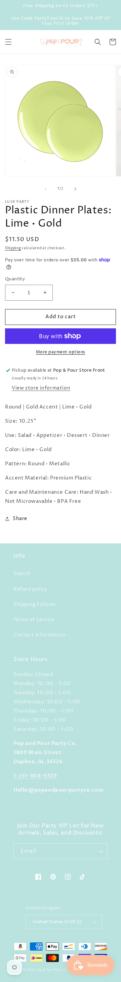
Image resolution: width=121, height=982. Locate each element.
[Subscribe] (99, 851)
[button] (8, 41)
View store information (41, 388)
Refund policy (30, 589)
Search (22, 573)
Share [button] (20, 518)
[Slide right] (75, 189)
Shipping (13, 248)
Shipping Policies (34, 604)
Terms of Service (33, 619)
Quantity (15, 279)
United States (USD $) (57, 922)
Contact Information (39, 635)
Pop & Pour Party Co (51, 970)
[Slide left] (45, 189)
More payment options (60, 352)
